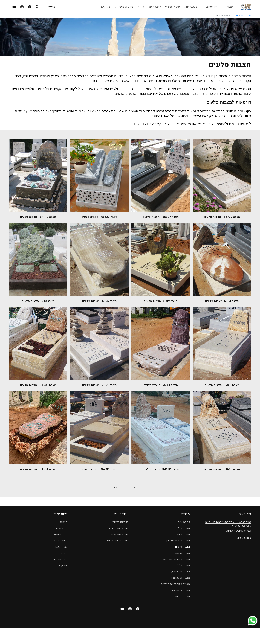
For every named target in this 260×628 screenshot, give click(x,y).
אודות (64, 553)
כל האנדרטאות (120, 522)
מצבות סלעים (182, 547)
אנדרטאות (212, 7)
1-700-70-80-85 (241, 526)
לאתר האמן (61, 547)
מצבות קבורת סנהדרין (178, 540)
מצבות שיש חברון (180, 578)
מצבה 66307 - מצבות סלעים (161, 217)
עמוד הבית (246, 15)
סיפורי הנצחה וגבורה (117, 540)
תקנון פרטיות (182, 596)
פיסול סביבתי (60, 540)
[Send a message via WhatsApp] (252, 620)
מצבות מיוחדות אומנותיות (176, 559)
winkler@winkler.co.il (238, 531)
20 (115, 487)
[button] (228, 7)
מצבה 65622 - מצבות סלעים (99, 217)
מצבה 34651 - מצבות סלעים (38, 469)
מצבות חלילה (183, 565)
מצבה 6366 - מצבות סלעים (99, 301)
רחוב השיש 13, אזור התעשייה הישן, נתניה (228, 522)
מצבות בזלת (183, 528)
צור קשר (62, 565)
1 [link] (154, 487)
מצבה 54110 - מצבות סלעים (38, 217)
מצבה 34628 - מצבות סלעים (161, 469)
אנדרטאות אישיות (119, 534)
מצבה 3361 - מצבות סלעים (99, 385)
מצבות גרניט (183, 534)
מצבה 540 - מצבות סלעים (38, 301)
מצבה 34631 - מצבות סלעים (99, 469)
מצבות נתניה (244, 538)
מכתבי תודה (60, 534)
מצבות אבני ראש (181, 590)
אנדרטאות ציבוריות (118, 528)
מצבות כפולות (182, 553)
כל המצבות (184, 522)
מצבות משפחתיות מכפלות (175, 584)
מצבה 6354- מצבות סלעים (222, 301)
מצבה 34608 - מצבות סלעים (38, 385)
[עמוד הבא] (106, 487)
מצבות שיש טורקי (180, 572)
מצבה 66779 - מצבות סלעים (222, 217)
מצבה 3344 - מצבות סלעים (160, 385)
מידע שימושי (126, 7)
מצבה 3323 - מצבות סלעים (222, 385)
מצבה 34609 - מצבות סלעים (222, 469)
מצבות (230, 7)
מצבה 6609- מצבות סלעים (160, 301)
